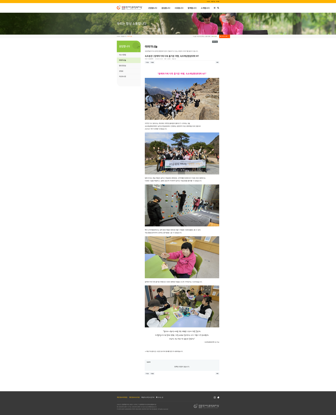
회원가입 (213, 1)
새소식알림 (122, 55)
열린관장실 (122, 66)
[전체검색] (218, 8)
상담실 (121, 71)
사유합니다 (179, 8)
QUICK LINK (224, 36)
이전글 (147, 62)
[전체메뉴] (215, 8)
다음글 (152, 62)
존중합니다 (152, 8)
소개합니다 (205, 8)
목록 (217, 62)
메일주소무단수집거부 (147, 397)
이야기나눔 (122, 60)
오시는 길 (160, 397)
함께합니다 (192, 8)
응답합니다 (165, 8)
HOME (208, 1)
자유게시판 (122, 76)
